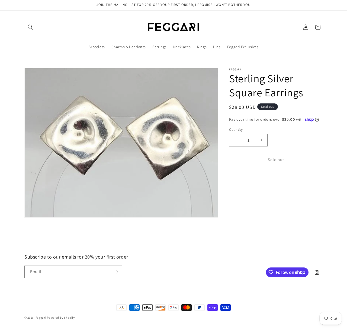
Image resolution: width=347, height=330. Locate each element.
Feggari (41, 317)
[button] (30, 27)
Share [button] (239, 178)
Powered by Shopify (61, 317)
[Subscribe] (116, 272)
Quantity (236, 129)
